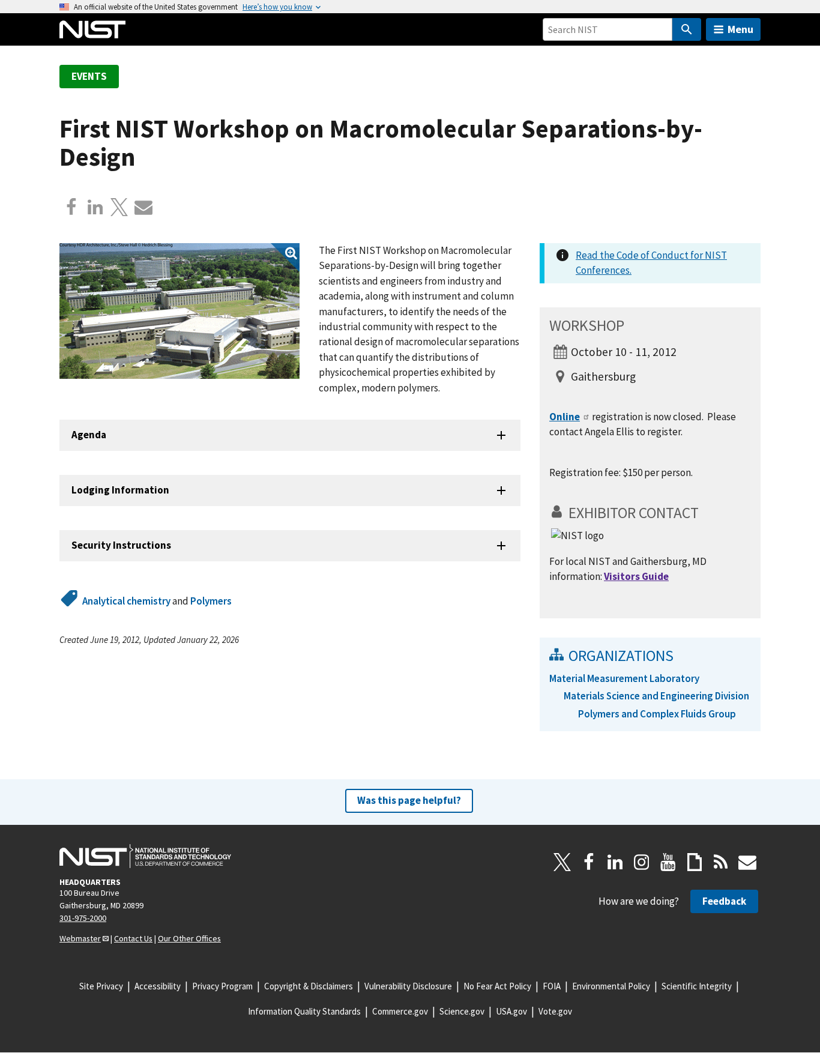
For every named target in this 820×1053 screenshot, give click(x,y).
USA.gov (511, 1011)
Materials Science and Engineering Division (656, 695)
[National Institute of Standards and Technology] (145, 856)
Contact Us (133, 938)
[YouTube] (668, 862)
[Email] (143, 207)
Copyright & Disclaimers (308, 986)
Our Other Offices (189, 938)
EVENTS (89, 76)
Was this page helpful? (409, 800)
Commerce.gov (400, 1011)
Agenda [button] (88, 434)
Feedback (724, 901)
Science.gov (461, 1011)
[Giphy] (694, 862)
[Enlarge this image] (179, 311)
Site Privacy (101, 986)
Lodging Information (120, 489)
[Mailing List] (747, 862)
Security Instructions (121, 545)
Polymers (211, 601)
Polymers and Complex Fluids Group (657, 713)
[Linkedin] (95, 207)
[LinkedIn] (615, 862)
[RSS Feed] (721, 862)
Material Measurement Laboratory (624, 678)
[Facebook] (71, 207)
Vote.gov (555, 1011)
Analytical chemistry (126, 601)
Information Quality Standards (304, 1011)
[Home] (92, 29)
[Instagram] (642, 862)
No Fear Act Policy (497, 986)
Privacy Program (222, 986)
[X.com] (119, 207)
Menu (740, 29)
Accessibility (157, 986)
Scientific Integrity (697, 986)
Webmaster (80, 938)
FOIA (552, 986)
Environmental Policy (611, 986)
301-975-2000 (82, 918)
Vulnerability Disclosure (408, 986)
